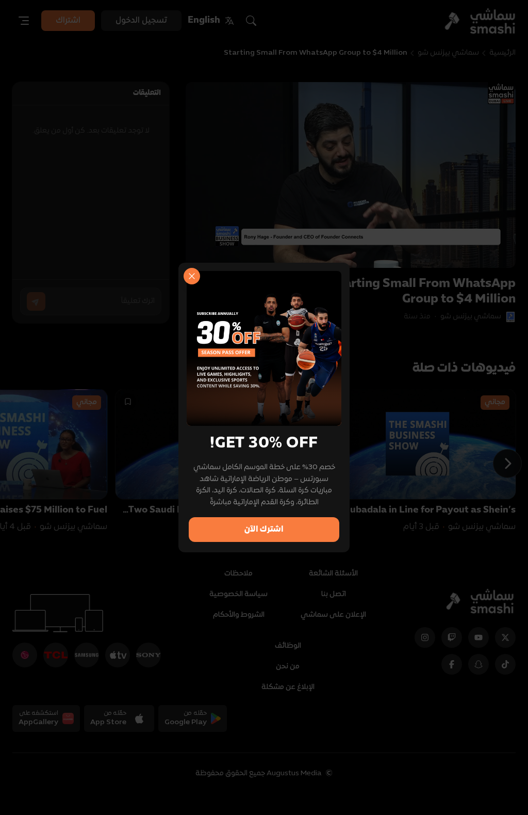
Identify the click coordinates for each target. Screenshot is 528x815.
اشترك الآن (264, 529)
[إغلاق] (192, 276)
